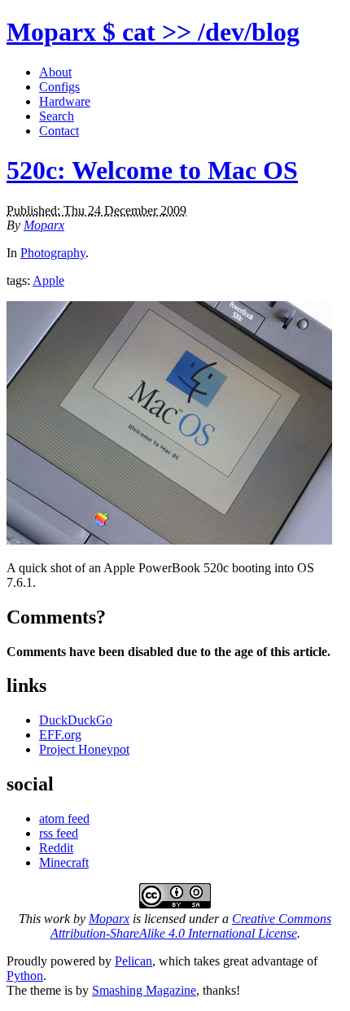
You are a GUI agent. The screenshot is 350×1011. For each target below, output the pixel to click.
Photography (52, 253)
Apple (48, 280)
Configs (59, 87)
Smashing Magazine (144, 990)
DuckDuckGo (75, 720)
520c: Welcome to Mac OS (152, 170)
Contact (59, 131)
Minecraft (64, 862)
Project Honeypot (84, 749)
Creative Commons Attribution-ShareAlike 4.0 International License (191, 926)
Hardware (64, 101)
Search (56, 116)
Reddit (56, 848)
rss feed (58, 833)
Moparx (153, 31)
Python (25, 976)
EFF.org (60, 735)
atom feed (64, 818)
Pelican (133, 961)
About (55, 72)
